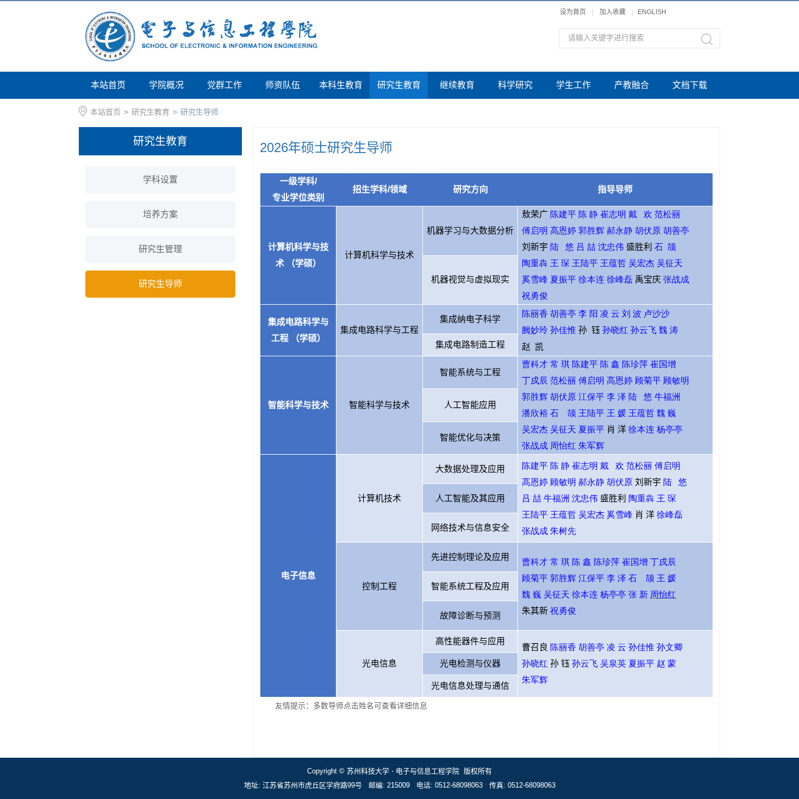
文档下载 (689, 85)
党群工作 (224, 85)
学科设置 (160, 179)
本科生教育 (341, 85)
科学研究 (515, 85)
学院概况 (166, 85)
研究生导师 (199, 112)
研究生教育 (399, 85)
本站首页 (108, 85)
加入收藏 (613, 12)
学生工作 (573, 85)
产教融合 (631, 85)
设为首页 (573, 12)
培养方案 (160, 214)
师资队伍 (282, 85)
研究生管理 (160, 249)
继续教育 (457, 85)
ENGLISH (652, 12)
